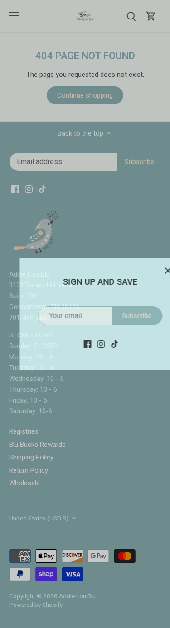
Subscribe (122, 316)
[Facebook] (73, 343)
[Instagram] (86, 343)
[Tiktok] (100, 343)
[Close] (153, 271)
